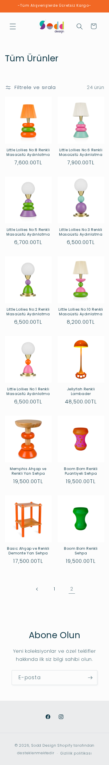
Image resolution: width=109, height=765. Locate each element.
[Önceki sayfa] (37, 589)
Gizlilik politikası (76, 753)
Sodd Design (43, 745)
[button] (13, 26)
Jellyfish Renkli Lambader (81, 391)
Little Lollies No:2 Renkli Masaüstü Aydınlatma (28, 311)
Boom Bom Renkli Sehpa (81, 550)
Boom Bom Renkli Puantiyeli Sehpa (81, 471)
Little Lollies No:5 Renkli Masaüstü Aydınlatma (28, 231)
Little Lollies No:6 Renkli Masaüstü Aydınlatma (80, 152)
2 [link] (71, 589)
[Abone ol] (90, 677)
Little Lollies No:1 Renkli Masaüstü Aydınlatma (28, 391)
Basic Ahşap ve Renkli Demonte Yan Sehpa (28, 550)
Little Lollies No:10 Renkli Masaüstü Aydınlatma (80, 311)
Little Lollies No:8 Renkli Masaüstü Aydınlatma (28, 152)
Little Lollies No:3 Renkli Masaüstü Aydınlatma (80, 231)
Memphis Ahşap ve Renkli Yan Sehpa (28, 471)
